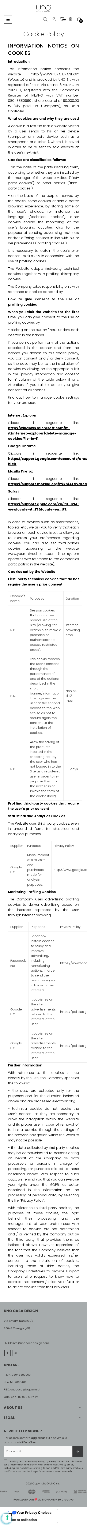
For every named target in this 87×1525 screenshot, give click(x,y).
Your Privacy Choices (34, 1512)
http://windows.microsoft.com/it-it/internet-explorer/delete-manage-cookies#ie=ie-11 (42, 433)
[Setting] (70, 19)
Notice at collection (21, 1520)
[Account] (53, 19)
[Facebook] (7, 1353)
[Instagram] (15, 1353)
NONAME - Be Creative (57, 1500)
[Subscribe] (77, 1451)
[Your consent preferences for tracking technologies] (7, 1518)
